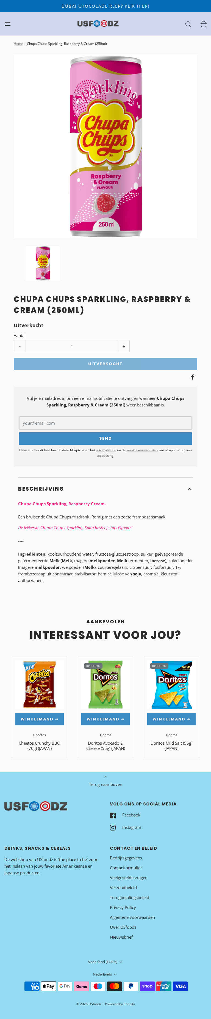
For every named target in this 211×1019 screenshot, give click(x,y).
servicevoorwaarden (142, 450)
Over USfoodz (123, 927)
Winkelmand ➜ (40, 719)
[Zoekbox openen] (188, 23)
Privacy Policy (123, 907)
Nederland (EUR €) (103, 961)
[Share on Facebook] (192, 377)
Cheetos (39, 735)
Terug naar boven (105, 784)
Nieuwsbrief (121, 937)
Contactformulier (126, 867)
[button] (43, 263)
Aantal (20, 335)
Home (18, 43)
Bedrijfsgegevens (126, 857)
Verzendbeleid (123, 887)
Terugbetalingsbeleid (129, 897)
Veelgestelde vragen (129, 877)
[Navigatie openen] (7, 23)
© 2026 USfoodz (88, 1004)
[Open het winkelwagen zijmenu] (203, 23)
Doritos (105, 735)
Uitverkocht (105, 364)
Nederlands (103, 974)
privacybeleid (106, 450)
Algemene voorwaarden (132, 917)
